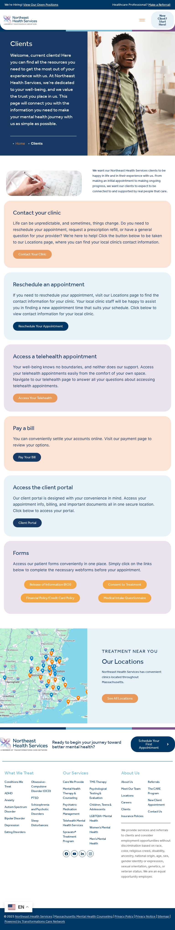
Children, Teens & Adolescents (100, 807)
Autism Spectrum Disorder (16, 809)
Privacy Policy (124, 916)
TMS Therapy (98, 782)
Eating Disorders (15, 832)
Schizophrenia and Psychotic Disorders (40, 809)
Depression (12, 825)
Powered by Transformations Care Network (35, 921)
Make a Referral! (159, 5)
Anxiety (9, 800)
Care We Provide (73, 782)
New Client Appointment (156, 802)
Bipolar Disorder (15, 818)
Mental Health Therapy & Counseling (71, 793)
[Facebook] (66, 853)
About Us (127, 782)
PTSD (35, 797)
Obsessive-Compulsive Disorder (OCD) (41, 786)
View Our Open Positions (40, 5)
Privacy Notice (145, 916)
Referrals (154, 782)
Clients (125, 809)
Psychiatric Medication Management (71, 809)
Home (20, 143)
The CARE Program (154, 791)
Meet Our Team (131, 788)
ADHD (9, 793)
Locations (127, 795)
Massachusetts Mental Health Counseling (83, 916)
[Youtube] (74, 853)
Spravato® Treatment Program (69, 836)
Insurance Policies (132, 816)
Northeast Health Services (33, 916)
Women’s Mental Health (100, 830)
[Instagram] (90, 853)
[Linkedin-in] (82, 853)
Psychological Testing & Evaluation (98, 793)
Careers (126, 802)
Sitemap (163, 916)
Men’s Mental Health (98, 841)
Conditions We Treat (14, 784)
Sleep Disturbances (39, 823)
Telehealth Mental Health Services (74, 823)
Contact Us (155, 811)
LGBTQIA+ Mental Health (101, 818)
